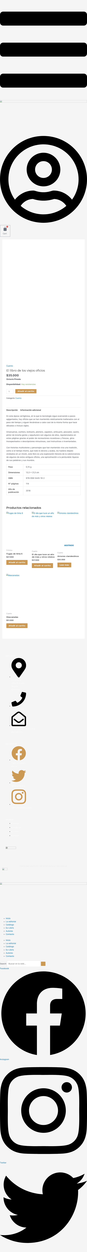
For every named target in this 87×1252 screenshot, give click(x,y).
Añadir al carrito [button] (17, 562)
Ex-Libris (10, 928)
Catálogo (10, 925)
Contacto (10, 934)
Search (3, 964)
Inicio (8, 918)
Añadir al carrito (26, 391)
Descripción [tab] (12, 410)
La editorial (11, 921)
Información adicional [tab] (30, 410)
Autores (9, 931)
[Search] (43, 964)
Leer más (64, 565)
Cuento (9, 366)
